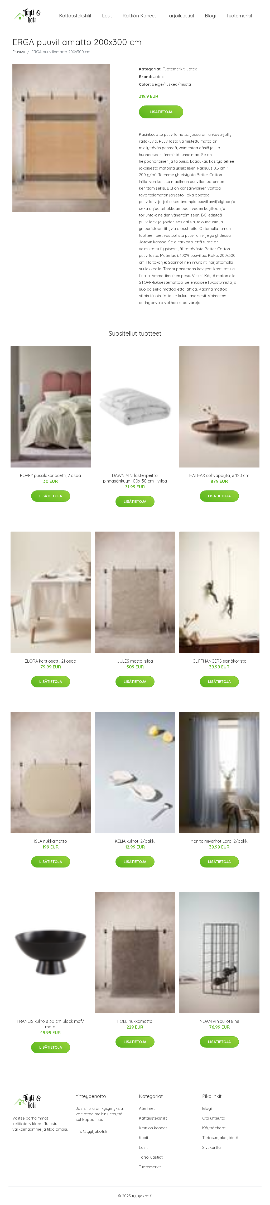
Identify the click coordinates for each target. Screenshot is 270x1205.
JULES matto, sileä (135, 661)
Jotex (191, 68)
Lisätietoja (161, 111)
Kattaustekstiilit (75, 16)
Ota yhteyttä (213, 1118)
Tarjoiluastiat (180, 16)
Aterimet (147, 1108)
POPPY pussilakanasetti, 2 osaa (50, 475)
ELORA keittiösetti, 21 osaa (50, 661)
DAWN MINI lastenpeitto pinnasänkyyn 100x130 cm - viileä (135, 478)
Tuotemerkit (239, 16)
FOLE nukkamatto (134, 1021)
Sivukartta (211, 1147)
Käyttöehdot (213, 1127)
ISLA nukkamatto (50, 841)
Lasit (107, 16)
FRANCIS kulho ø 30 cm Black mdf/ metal (50, 1024)
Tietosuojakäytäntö (220, 1137)
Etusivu (18, 51)
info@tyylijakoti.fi (91, 1131)
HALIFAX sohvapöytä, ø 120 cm (219, 475)
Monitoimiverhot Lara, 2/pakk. (219, 841)
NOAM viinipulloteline (219, 1021)
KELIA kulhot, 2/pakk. (135, 841)
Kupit (143, 1137)
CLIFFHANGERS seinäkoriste (219, 661)
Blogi (210, 16)
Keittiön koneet (139, 16)
